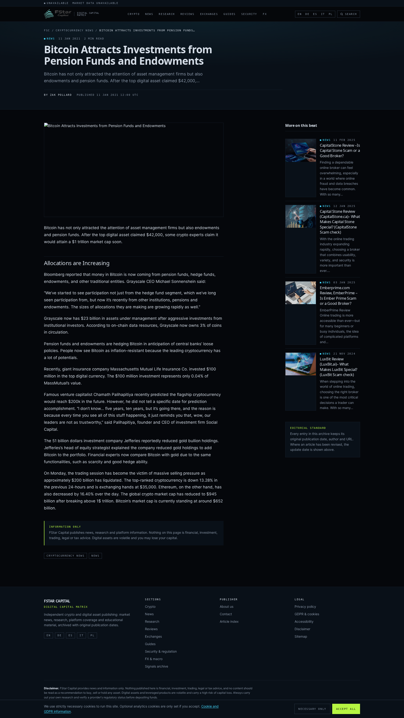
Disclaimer (302, 629)
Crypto (134, 14)
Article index (229, 621)
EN (300, 14)
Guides (229, 14)
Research (167, 14)
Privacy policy (305, 606)
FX (265, 14)
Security (249, 14)
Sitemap (301, 636)
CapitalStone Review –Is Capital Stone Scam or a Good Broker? (340, 150)
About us (226, 606)
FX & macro (153, 659)
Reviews (187, 14)
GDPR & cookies (307, 614)
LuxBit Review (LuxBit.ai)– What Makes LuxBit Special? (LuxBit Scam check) (338, 366)
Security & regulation (161, 651)
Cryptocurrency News (75, 30)
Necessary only (312, 709)
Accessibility (304, 621)
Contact (226, 614)
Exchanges (209, 14)
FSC (47, 30)
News (149, 14)
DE (307, 14)
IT (323, 14)
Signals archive (156, 666)
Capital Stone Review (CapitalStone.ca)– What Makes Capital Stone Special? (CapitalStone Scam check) (340, 222)
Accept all (346, 709)
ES (315, 14)
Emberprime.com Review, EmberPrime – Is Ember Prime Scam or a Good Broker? (338, 295)
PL (331, 14)
